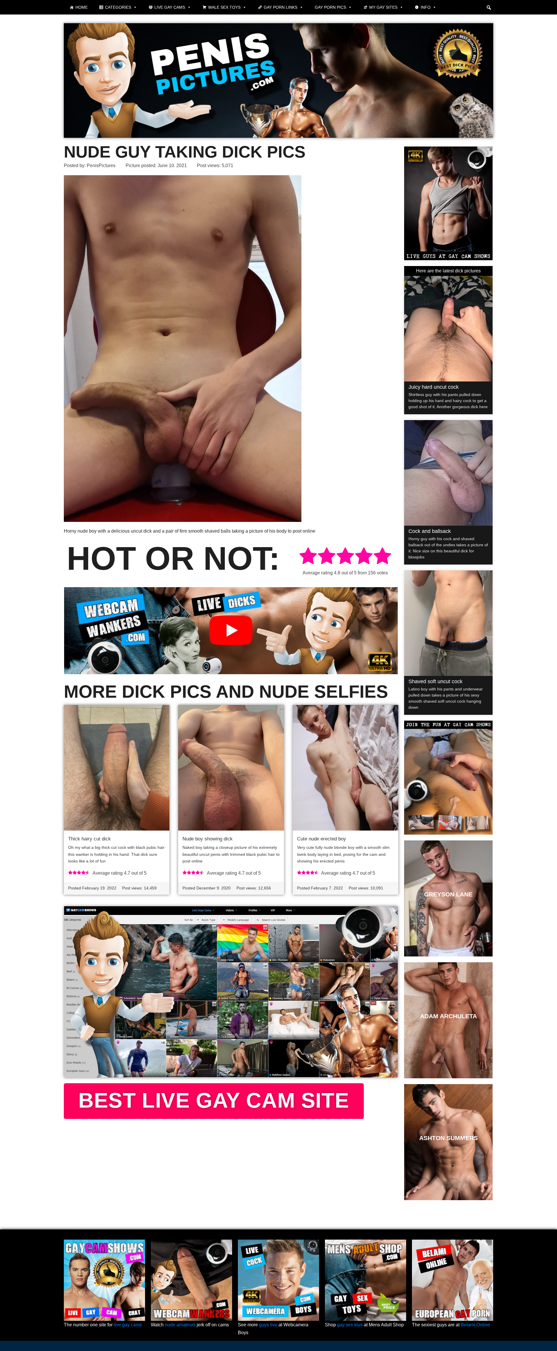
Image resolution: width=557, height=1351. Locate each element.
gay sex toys (350, 1324)
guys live (268, 1324)
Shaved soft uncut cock (435, 681)
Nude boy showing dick (207, 839)
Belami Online (475, 1324)
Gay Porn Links (280, 7)
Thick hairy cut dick (89, 839)
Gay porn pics (330, 7)
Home (81, 7)
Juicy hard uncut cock (433, 387)
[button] (488, 7)
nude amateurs (180, 1324)
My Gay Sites (383, 7)
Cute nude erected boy (321, 839)
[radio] (308, 557)
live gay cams (128, 1324)
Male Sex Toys (224, 7)
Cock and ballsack (429, 531)
